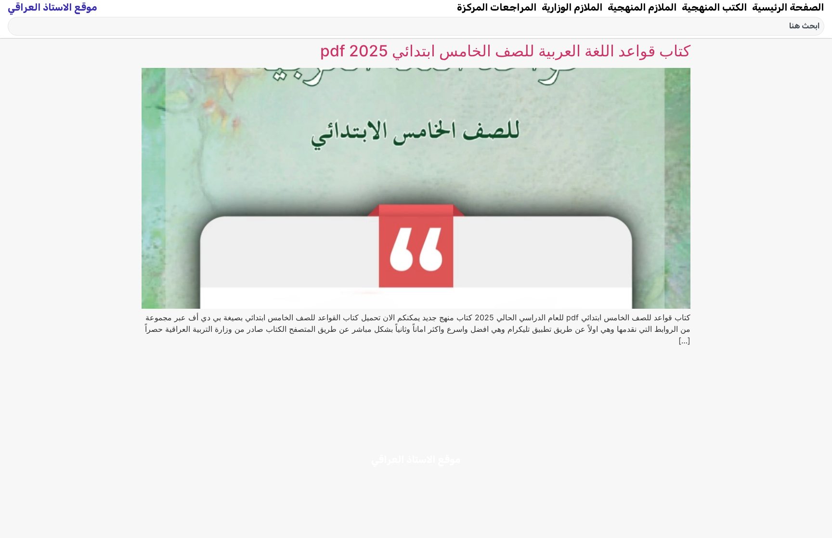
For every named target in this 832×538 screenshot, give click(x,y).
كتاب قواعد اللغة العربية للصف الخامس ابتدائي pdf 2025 (505, 50)
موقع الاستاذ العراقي (52, 7)
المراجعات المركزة (497, 7)
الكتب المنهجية (714, 7)
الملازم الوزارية (572, 7)
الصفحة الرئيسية (788, 7)
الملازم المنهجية (642, 7)
